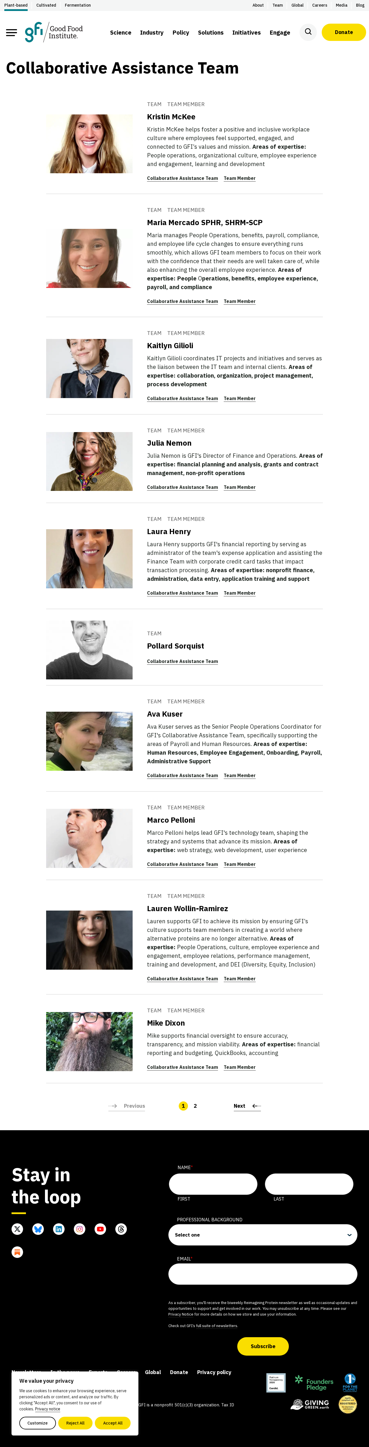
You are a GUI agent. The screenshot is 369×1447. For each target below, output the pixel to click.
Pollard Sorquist (175, 646)
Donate (344, 32)
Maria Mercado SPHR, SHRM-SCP (205, 222)
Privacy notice (47, 1409)
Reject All (75, 1423)
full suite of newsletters (216, 1325)
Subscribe (263, 1346)
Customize (37, 1423)
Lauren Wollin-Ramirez (187, 908)
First (184, 1199)
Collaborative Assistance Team (182, 178)
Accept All (113, 1423)
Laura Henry (169, 531)
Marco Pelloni (171, 820)
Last (279, 1199)
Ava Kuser (165, 714)
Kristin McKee (171, 116)
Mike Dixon (166, 1023)
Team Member (240, 178)
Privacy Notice (180, 1314)
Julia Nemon (169, 443)
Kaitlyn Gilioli (170, 345)
